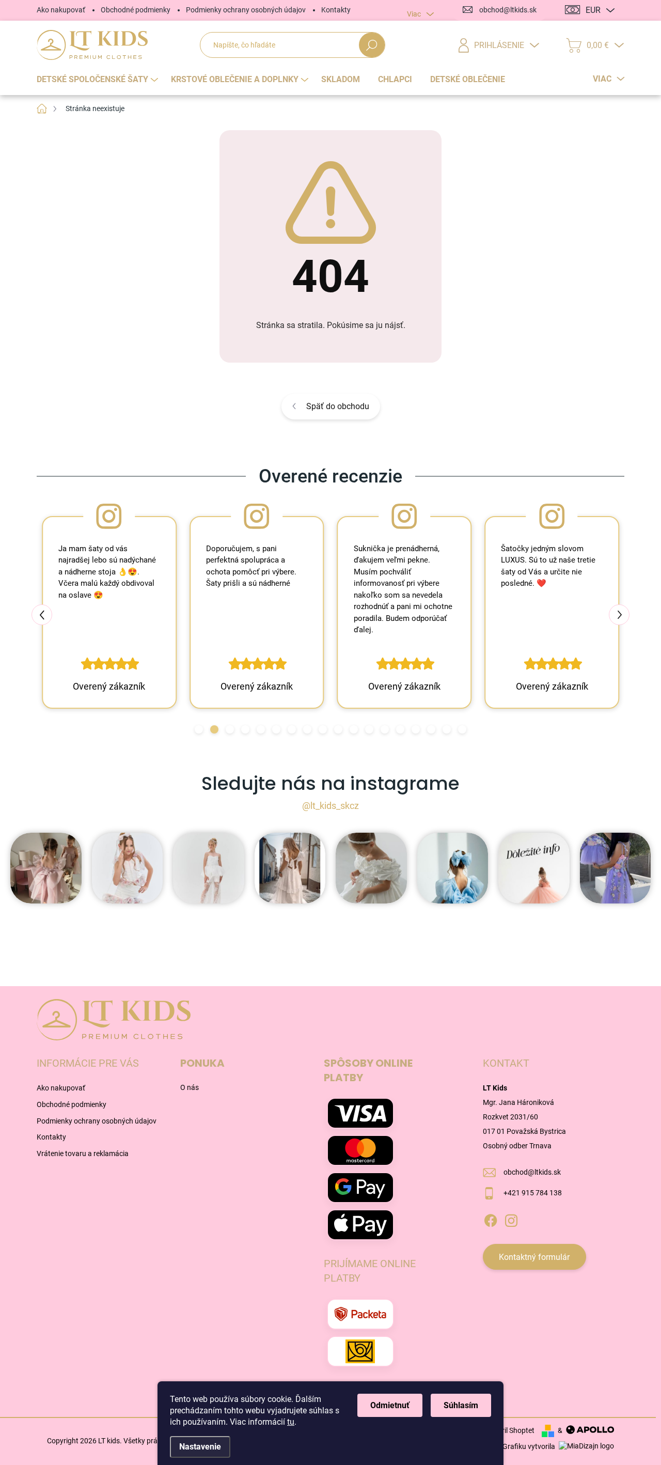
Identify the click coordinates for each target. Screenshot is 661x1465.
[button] (199, 729)
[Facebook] (490, 1219)
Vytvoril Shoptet (508, 1430)
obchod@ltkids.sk (532, 1172)
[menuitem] (99, 79)
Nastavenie (200, 1447)
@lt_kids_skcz (330, 805)
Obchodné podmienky (135, 10)
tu (290, 1422)
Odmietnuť (390, 1405)
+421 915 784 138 (532, 1193)
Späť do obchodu (337, 406)
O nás (189, 1087)
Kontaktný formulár (534, 1257)
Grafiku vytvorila (529, 1446)
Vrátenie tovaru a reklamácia (83, 1153)
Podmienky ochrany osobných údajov (246, 10)
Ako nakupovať (61, 10)
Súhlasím (461, 1405)
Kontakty (336, 10)
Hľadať (372, 45)
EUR (593, 10)
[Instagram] (511, 1219)
